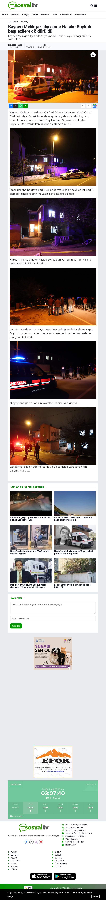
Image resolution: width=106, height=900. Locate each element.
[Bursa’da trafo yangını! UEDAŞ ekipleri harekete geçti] (31, 537)
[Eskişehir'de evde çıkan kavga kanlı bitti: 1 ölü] (75, 571)
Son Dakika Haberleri (74, 842)
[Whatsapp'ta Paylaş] (20, 106)
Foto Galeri (80, 14)
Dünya (35, 14)
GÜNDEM (59, 855)
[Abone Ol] (94, 106)
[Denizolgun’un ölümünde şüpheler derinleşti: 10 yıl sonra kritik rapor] (31, 571)
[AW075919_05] (53, 157)
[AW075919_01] (53, 436)
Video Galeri (66, 14)
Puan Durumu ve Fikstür (75, 836)
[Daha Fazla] (25, 106)
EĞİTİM (14, 869)
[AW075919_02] (53, 370)
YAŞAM (14, 867)
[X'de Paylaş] (15, 106)
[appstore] (41, 876)
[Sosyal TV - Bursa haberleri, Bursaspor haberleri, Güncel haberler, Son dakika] (23, 6)
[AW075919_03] (53, 296)
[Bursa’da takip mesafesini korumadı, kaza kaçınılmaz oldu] (75, 503)
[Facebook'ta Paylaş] (11, 106)
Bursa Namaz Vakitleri (75, 830)
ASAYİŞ (24, 22)
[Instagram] (36, 842)
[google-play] (64, 876)
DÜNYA (58, 858)
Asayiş (25, 14)
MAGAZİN (15, 861)
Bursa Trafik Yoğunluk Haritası (78, 833)
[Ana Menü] (95, 6)
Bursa (5, 14)
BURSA (14, 852)
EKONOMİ (59, 861)
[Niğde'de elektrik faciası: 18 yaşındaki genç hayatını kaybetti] (75, 537)
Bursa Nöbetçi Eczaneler (76, 825)
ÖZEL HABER (61, 864)
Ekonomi (45, 14)
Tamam (95, 896)
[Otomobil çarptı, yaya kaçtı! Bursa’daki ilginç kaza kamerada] (31, 503)
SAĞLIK (58, 867)
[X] (31, 842)
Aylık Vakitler (17, 816)
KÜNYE (58, 852)
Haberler (13, 22)
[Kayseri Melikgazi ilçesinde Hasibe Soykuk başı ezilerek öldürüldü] (53, 76)
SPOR (13, 864)
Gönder (16, 626)
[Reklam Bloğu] (53, 762)
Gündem (15, 14)
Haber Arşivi (70, 845)
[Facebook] (27, 842)
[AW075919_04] (53, 227)
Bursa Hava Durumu (74, 828)
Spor (54, 14)
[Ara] (91, 6)
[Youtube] (41, 842)
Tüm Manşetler (72, 839)
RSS (29, 888)
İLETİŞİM (14, 855)
